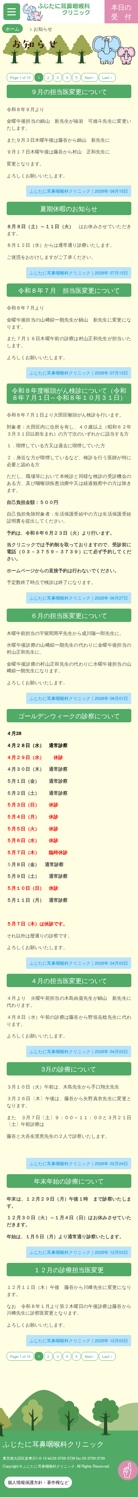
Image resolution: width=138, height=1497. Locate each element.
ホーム (12, 28)
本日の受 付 (121, 11)
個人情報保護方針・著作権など (38, 1482)
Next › (90, 77)
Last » (107, 77)
